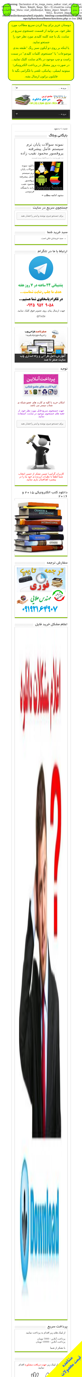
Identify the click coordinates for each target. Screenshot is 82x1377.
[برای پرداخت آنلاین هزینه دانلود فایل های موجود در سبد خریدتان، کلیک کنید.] (41, 397)
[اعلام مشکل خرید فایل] (41, 1316)
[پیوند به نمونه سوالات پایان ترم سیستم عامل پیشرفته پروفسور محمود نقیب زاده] (49, 176)
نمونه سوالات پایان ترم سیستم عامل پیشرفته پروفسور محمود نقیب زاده (42, 148)
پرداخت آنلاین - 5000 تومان (51, 1338)
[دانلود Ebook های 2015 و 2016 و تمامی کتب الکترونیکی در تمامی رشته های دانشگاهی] (38, 552)
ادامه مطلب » (49, 195)
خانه (66, 129)
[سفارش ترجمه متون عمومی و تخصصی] (41, 614)
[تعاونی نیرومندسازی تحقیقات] (41, 102)
